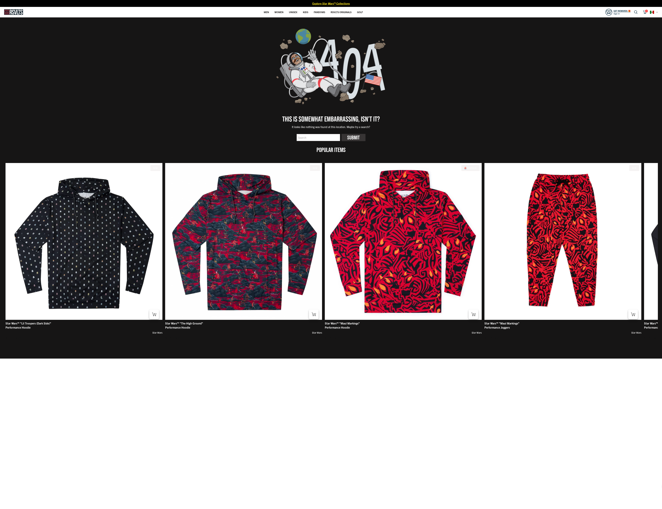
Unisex (293, 12)
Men (266, 12)
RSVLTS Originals (341, 12)
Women (278, 12)
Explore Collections (331, 3)
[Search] (636, 12)
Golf (360, 12)
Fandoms (319, 12)
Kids (305, 12)
